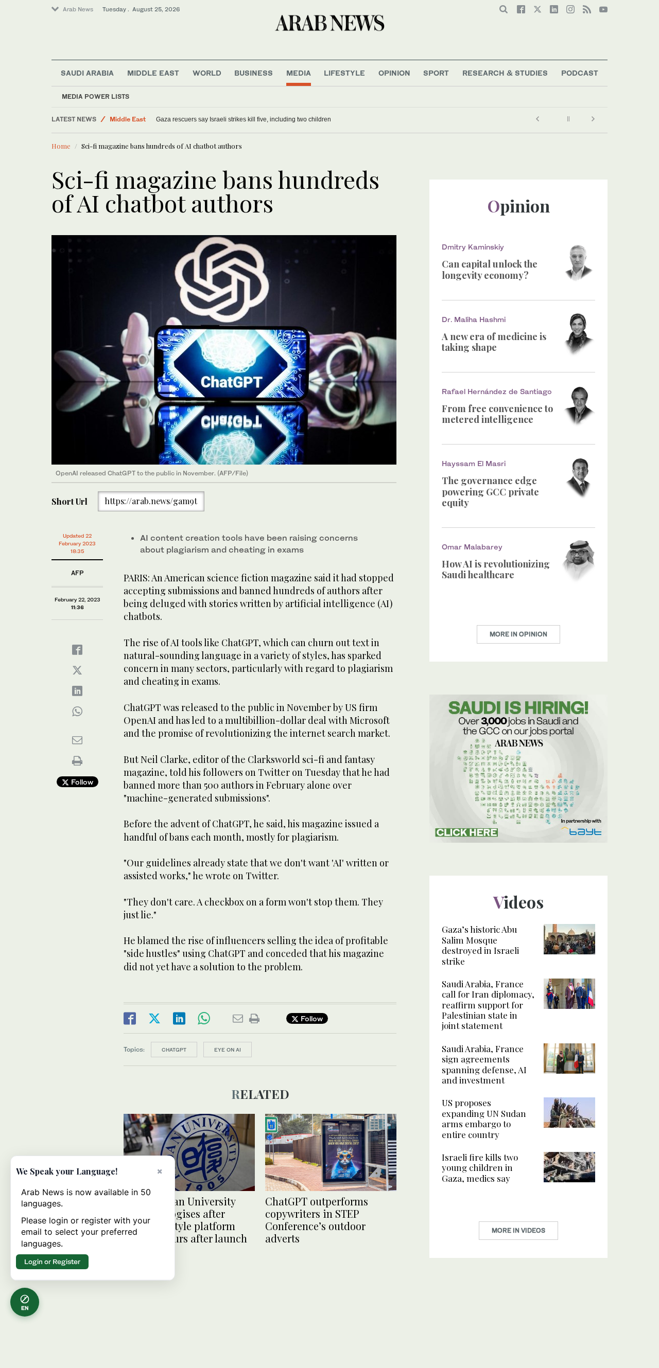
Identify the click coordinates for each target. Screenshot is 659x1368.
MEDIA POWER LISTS (95, 96)
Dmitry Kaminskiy (473, 246)
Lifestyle (344, 72)
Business (253, 72)
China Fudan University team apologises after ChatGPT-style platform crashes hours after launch (185, 1219)
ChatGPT (174, 1049)
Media (298, 72)
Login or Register (52, 1261)
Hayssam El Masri (474, 463)
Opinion (394, 72)
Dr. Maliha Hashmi (474, 319)
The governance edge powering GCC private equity (490, 491)
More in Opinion (518, 634)
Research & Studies (505, 72)
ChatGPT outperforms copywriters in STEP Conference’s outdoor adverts (316, 1219)
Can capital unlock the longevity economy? (489, 269)
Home (61, 145)
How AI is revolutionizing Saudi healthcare (496, 569)
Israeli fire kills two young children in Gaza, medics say (480, 1167)
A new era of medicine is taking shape (494, 342)
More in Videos (518, 1230)
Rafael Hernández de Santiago (497, 391)
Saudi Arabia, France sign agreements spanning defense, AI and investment (484, 1064)
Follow (81, 781)
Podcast (579, 72)
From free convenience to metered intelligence (497, 414)
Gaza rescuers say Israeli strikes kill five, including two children (243, 119)
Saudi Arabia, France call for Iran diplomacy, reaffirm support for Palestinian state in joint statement (488, 1005)
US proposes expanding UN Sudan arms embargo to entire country (484, 1118)
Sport (436, 72)
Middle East (153, 72)
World (207, 72)
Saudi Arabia (87, 72)
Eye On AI (227, 1049)
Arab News (78, 9)
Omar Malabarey (472, 546)
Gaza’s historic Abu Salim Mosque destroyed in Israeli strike (480, 944)
